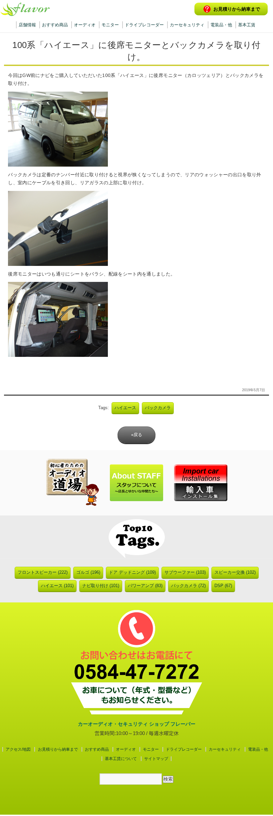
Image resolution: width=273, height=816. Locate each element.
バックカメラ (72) (188, 585)
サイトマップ (156, 758)
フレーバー (25, 9)
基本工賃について (121, 758)
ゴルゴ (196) (88, 572)
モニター (110, 24)
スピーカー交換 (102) (235, 572)
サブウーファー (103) (185, 572)
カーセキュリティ (187, 24)
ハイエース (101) (57, 585)
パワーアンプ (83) (145, 585)
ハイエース (125, 407)
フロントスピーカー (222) (43, 572)
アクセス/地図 (18, 749)
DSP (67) (223, 585)
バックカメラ (158, 407)
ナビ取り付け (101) (100, 585)
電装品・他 (221, 24)
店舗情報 (27, 24)
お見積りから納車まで (236, 9)
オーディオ (85, 24)
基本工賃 (246, 24)
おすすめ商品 (55, 24)
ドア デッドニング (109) (132, 572)
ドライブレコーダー (144, 24)
